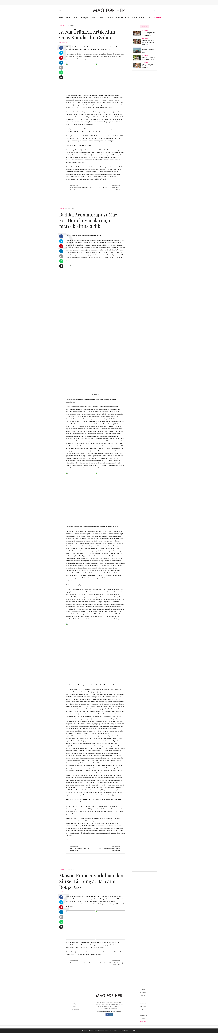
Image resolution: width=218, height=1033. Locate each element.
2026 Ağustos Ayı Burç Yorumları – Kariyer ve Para (148, 50)
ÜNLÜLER (110, 18)
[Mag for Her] (109, 10)
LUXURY (127, 18)
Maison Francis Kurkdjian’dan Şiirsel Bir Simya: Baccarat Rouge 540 (91, 881)
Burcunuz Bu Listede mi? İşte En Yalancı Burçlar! (148, 58)
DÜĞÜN (76, 18)
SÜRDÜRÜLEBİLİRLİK (138, 18)
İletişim (75, 1006)
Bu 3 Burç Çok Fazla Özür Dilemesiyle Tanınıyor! (147, 65)
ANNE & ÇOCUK (84, 18)
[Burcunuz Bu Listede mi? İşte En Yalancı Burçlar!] (137, 57)
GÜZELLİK (68, 18)
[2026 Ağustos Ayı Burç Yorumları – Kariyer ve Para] (137, 50)
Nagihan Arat (64, 42)
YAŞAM (149, 18)
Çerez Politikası (75, 1009)
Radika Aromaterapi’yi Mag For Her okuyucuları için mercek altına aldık (88, 220)
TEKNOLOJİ (119, 18)
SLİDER (74, 840)
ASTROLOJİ (102, 18)
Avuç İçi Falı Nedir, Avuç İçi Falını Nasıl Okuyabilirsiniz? (148, 34)
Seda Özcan (63, 231)
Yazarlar (75, 1001)
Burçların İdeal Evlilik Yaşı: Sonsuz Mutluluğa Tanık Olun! (148, 42)
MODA (61, 18)
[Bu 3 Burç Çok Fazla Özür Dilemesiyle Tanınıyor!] (137, 65)
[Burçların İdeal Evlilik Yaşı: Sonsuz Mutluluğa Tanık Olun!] (137, 41)
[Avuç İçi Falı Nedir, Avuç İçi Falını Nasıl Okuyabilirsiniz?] (137, 33)
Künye (74, 1003)
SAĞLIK (94, 18)
